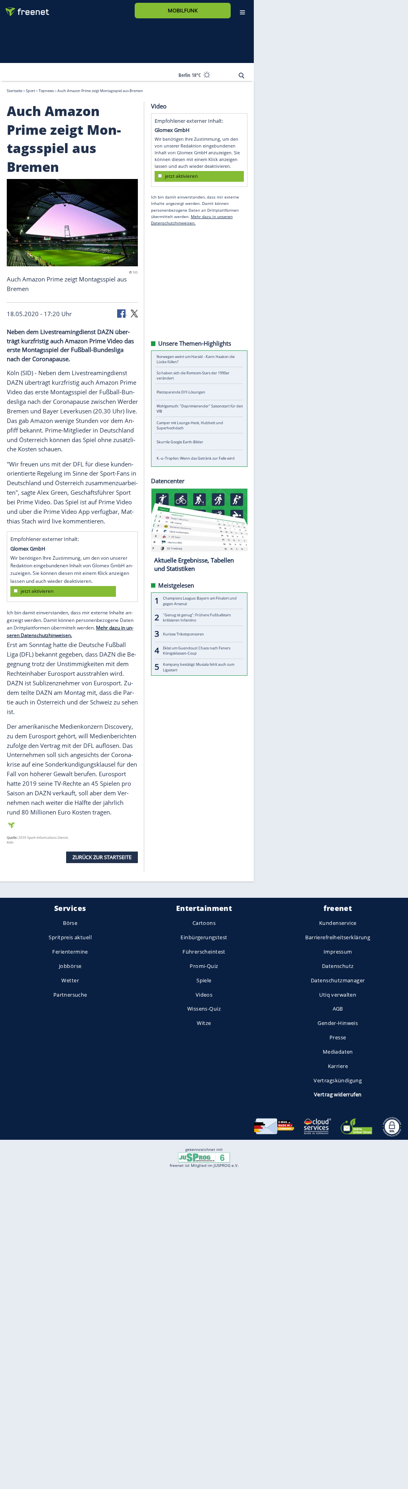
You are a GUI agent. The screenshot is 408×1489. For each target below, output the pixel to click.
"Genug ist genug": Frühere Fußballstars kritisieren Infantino (197, 617)
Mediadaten (338, 1051)
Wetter (70, 980)
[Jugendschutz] (204, 1157)
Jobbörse (70, 966)
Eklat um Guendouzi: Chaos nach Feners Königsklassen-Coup (196, 650)
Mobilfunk (183, 10)
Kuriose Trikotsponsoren (183, 633)
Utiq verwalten (337, 994)
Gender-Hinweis (338, 1023)
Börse (70, 923)
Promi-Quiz (204, 966)
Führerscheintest (204, 951)
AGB (338, 1009)
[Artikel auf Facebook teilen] (122, 313)
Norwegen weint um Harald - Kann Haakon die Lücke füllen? (196, 359)
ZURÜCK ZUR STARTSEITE (102, 856)
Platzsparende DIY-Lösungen (181, 392)
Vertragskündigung (338, 1080)
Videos (204, 994)
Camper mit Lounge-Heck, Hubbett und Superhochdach (190, 425)
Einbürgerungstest (203, 937)
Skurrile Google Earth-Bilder (180, 441)
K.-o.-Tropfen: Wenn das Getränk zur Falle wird (196, 458)
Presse (338, 1037)
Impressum (338, 951)
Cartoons (204, 923)
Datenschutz (338, 966)
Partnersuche (70, 994)
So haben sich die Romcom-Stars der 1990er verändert (193, 375)
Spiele (204, 980)
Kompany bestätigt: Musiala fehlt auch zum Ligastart (198, 667)
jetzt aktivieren (37, 591)
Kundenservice (337, 923)
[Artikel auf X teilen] (134, 313)
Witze (204, 1023)
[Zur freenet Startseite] (24, 8)
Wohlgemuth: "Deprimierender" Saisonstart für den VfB (200, 408)
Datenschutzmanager (338, 980)
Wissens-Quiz (204, 1009)
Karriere (338, 1066)
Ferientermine (70, 951)
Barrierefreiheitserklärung (337, 937)
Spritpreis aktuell (70, 937)
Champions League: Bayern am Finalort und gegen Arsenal (200, 601)
